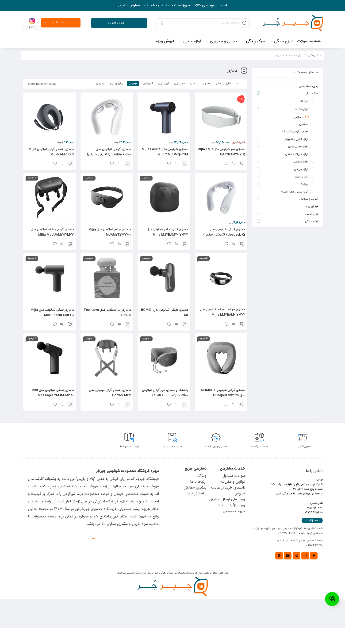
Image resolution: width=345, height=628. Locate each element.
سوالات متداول (233, 476)
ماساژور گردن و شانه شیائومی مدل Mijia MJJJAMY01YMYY (52, 232)
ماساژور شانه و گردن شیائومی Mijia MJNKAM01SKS (51, 152)
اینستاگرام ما (197, 493)
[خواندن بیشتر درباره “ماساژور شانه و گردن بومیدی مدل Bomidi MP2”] (127, 404)
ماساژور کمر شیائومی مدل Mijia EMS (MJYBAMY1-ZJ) (221, 152)
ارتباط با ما (198, 482)
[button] (241, 163)
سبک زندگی (315, 55)
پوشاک (304, 184)
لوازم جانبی (311, 214)
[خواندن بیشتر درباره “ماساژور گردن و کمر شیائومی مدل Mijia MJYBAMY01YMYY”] (184, 243)
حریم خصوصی (234, 511)
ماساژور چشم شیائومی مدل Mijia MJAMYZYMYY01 (109, 232)
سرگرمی (303, 124)
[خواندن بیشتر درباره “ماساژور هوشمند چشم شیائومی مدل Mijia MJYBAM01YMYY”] (241, 323)
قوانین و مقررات (233, 482)
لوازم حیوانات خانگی (296, 154)
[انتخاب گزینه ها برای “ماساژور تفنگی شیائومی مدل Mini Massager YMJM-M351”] (70, 404)
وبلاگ (202, 476)
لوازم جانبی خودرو (298, 146)
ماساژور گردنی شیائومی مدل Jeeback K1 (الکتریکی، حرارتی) (224, 232)
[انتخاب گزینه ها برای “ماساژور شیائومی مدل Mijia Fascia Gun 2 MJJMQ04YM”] (184, 163)
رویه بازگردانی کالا (231, 505)
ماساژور (299, 117)
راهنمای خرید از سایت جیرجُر (228, 491)
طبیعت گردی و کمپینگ (295, 131)
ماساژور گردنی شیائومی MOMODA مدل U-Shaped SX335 (223, 393)
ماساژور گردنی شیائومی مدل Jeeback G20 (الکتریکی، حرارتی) (109, 152)
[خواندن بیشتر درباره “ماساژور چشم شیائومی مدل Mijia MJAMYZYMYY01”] (127, 243)
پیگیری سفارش (195, 488)
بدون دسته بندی (308, 86)
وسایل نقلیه (301, 176)
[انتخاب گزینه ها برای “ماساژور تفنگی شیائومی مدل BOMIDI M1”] (184, 324)
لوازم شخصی (300, 161)
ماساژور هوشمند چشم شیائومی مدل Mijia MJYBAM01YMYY (222, 312)
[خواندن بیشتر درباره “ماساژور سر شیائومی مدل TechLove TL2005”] (127, 324)
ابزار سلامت (295, 55)
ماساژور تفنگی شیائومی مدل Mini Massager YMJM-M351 (52, 393)
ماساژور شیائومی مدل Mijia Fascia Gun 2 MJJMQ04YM (165, 152)
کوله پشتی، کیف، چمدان (294, 191)
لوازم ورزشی (301, 169)
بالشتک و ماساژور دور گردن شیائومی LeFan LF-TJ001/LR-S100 (165, 393)
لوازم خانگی (311, 221)
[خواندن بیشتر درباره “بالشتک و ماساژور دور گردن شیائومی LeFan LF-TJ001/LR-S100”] (184, 404)
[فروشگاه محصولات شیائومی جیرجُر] (293, 23)
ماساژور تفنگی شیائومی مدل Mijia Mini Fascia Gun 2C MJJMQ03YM (52, 315)
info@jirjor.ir (312, 520)
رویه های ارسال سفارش (227, 499)
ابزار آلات (303, 101)
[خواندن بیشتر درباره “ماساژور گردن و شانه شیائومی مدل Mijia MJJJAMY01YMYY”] (70, 243)
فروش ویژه (311, 206)
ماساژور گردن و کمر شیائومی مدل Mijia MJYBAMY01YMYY (167, 232)
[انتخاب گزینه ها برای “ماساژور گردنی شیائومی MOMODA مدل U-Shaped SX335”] (241, 404)
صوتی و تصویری (308, 198)
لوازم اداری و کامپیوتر (296, 139)
